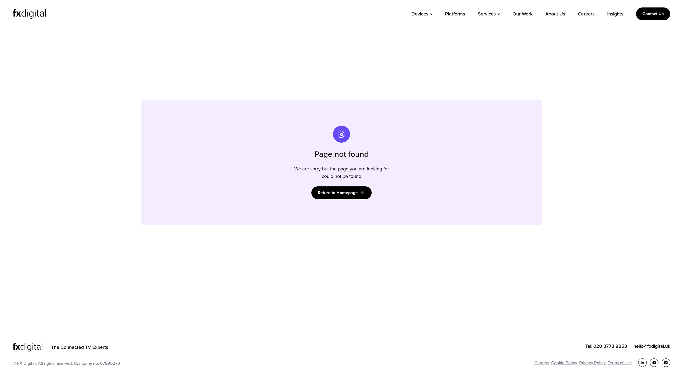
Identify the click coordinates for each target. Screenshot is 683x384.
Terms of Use (620, 363)
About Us (555, 13)
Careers (586, 13)
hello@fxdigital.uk (651, 346)
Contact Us (653, 14)
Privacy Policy (592, 363)
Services (487, 13)
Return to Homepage (338, 193)
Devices (419, 13)
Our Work (523, 13)
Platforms (455, 13)
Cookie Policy (564, 363)
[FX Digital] (29, 14)
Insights (615, 13)
